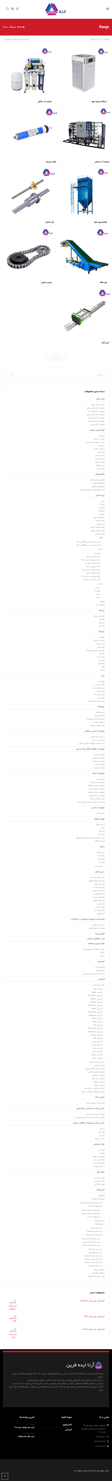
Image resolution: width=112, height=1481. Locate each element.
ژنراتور (102, 846)
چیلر (103, 827)
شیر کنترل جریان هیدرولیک (93, 1255)
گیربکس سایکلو (99, 1081)
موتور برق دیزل (99, 1180)
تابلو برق (102, 507)
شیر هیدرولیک (100, 1223)
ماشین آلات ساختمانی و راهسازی (91, 1108)
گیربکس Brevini (96, 998)
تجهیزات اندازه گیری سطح (96, 414)
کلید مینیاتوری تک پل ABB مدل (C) (88, 541)
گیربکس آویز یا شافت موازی (95, 1068)
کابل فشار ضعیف (99, 890)
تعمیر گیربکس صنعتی (97, 1062)
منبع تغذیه (101, 468)
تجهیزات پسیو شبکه (98, 782)
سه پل (98, 597)
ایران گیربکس (97, 988)
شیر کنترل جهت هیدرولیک (93, 1259)
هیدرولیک (100, 1189)
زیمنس (99, 583)
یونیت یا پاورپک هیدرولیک (96, 1276)
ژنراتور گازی (101, 858)
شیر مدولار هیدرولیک (95, 1265)
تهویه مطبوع (99, 819)
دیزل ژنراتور (101, 852)
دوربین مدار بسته (98, 740)
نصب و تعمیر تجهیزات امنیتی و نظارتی (92, 743)
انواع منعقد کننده (99, 1163)
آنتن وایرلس (100, 779)
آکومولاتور (101, 1195)
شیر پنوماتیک (100, 712)
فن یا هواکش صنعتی (96, 938)
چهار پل (97, 590)
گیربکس (101, 979)
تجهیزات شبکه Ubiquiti (96, 785)
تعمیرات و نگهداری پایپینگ (95, 650)
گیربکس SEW (97, 1021)
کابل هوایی (101, 913)
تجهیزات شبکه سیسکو (97, 788)
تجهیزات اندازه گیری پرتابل (96, 407)
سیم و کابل (100, 871)
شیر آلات (101, 660)
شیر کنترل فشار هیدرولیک (93, 1262)
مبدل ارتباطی (100, 465)
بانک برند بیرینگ (99, 616)
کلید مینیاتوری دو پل (93, 566)
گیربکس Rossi (97, 1018)
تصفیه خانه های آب (98, 924)
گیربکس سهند (97, 1051)
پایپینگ (101, 631)
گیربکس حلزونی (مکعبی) (96, 1071)
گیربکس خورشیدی (98, 1075)
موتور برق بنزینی (99, 1177)
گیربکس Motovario (95, 1012)
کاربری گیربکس (99, 1065)
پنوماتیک (101, 706)
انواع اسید (101, 1149)
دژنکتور (102, 514)
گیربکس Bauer (97, 992)
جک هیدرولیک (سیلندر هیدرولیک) (90, 1202)
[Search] (7, 9)
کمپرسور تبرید (100, 967)
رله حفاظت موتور (99, 517)
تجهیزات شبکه (98, 773)
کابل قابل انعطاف (99, 900)
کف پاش (102, 1135)
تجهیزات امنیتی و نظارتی (94, 731)
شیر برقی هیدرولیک (26, 1436)
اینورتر (102, 501)
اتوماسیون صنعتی (97, 430)
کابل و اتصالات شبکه (98, 798)
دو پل (98, 594)
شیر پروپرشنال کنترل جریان (91, 1238)
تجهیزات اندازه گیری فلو (97, 421)
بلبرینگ (102, 619)
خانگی (102, 952)
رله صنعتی (101, 452)
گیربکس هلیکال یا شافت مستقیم (93, 1091)
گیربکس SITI (97, 1025)
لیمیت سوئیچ (100, 462)
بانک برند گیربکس (98, 985)
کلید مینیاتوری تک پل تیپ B (90, 559)
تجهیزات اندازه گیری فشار (96, 417)
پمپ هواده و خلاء (98, 687)
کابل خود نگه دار (99, 887)
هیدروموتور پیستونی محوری (91, 1213)
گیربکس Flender (96, 1002)
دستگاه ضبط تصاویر (98, 736)
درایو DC (102, 510)
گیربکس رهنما (97, 1048)
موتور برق (101, 1172)
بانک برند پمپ (100, 684)
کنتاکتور (102, 601)
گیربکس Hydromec (95, 1005)
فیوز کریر (97, 553)
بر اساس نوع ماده (98, 1166)
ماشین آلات (100, 813)
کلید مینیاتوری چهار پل (92, 563)
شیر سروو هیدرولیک (95, 1252)
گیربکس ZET (97, 1038)
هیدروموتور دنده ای (93, 1216)
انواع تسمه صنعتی (98, 757)
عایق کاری (101, 663)
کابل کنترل (101, 903)
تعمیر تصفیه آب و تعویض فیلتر (94, 949)
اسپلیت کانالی (100, 824)
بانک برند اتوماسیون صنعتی (95, 442)
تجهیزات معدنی (98, 807)
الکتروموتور (100, 474)
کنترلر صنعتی (100, 458)
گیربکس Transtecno (94, 1031)
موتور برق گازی (100, 1184)
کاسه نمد (101, 625)
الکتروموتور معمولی (98, 486)
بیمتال (102, 504)
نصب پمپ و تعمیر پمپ (96, 701)
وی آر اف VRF (100, 841)
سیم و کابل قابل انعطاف (96, 880)
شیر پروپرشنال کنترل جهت (91, 1241)
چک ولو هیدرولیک (96, 1228)
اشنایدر (100, 549)
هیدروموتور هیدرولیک (95, 1206)
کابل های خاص (99, 910)
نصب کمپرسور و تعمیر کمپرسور (94, 973)
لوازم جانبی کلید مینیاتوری (91, 579)
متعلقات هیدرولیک (98, 1272)
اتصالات (102, 637)
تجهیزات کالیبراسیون (98, 424)
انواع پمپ (101, 681)
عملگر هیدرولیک (99, 1269)
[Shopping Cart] (12, 9)
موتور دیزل (98, 866)
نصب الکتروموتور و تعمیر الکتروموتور (92, 489)
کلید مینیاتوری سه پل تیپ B (90, 576)
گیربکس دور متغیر (98, 1078)
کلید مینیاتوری (100, 533)
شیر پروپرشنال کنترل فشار (91, 1245)
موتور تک (101, 862)
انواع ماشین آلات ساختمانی (95, 1114)
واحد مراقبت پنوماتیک (97, 725)
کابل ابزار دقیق (100, 884)
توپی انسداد (100, 656)
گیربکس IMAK (97, 1008)
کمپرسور (101, 961)
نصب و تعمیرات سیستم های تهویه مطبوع (90, 837)
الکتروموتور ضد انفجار (97, 479)
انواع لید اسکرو (100, 767)
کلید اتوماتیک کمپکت (97, 527)
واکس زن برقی (100, 1138)
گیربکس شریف (97, 1058)
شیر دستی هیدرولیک (95, 1249)
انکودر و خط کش (99, 438)
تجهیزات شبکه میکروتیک (96, 792)
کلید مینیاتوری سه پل (93, 572)
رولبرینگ (102, 622)
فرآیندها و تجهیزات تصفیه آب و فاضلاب (88, 919)
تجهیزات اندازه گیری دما (96, 411)
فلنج (103, 666)
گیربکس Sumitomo (95, 1028)
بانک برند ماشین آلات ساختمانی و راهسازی (90, 1117)
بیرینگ (102, 610)
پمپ (103, 675)
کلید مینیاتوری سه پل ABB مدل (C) (88, 545)
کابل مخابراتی (100, 907)
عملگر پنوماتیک (99, 715)
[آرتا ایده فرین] (56, 8)
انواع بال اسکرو (99, 754)
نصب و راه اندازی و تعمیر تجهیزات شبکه (91, 802)
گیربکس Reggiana (95, 1015)
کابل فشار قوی (100, 893)
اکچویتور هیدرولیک (98, 1198)
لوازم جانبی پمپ (99, 694)
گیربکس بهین (97, 1041)
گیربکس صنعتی (99, 1085)
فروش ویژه (100, 933)
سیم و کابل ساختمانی (97, 877)
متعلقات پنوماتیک (98, 722)
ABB (100, 537)
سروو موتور (101, 524)
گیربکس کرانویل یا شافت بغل (94, 1088)
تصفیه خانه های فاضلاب (96, 928)
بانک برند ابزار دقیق (98, 404)
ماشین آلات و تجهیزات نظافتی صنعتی (89, 1123)
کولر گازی (102, 834)
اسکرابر (102, 1128)
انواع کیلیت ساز (99, 1159)
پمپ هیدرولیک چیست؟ (24, 1427)
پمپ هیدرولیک (99, 1220)
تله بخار (102, 653)
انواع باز (102, 1153)
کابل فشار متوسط (99, 897)
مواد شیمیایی (99, 1144)
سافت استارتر (100, 520)
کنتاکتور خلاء (100, 604)
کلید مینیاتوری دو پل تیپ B (91, 569)
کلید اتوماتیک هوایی (98, 530)
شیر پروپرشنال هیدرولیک (93, 1234)
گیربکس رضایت (97, 1044)
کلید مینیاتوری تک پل (93, 556)
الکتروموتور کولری (99, 483)
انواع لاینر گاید (100, 764)
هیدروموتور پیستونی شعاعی (91, 1210)
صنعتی (102, 955)
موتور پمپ (101, 697)
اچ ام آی (102, 435)
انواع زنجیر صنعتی (98, 761)
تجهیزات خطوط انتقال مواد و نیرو (90, 749)
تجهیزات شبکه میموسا (97, 795)
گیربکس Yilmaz (96, 1035)
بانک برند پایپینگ (99, 640)
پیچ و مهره (101, 647)
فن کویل (102, 831)
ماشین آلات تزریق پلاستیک (95, 1103)
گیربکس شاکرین (96, 1054)
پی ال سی (101, 445)
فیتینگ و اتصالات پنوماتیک (95, 718)
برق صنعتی (100, 495)
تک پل (98, 587)
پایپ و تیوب (100, 643)
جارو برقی (101, 1132)
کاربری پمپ (101, 691)
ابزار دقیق (100, 399)
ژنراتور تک (101, 855)
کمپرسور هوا (100, 970)
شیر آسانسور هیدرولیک (94, 1231)
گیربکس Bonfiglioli (95, 995)
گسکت (102, 670)
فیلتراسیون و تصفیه (96, 943)
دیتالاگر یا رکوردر (99, 448)
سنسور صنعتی (100, 455)
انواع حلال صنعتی (99, 1156)
